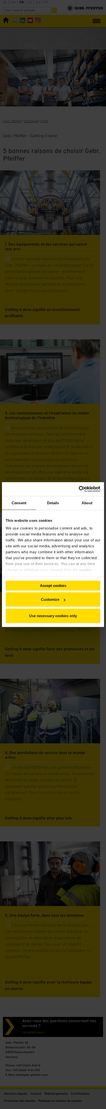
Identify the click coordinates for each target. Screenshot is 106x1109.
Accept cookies (53, 585)
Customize (50, 599)
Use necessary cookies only (53, 615)
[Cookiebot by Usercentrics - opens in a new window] (78, 489)
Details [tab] (53, 503)
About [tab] (87, 503)
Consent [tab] (19, 503)
